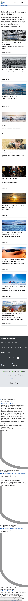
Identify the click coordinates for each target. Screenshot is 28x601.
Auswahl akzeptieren (6, 599)
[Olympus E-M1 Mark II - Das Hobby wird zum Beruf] (14, 198)
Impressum (4, 403)
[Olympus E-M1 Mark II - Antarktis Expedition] (14, 279)
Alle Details (13, 473)
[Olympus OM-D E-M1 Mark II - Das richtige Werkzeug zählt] (14, 252)
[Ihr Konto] (18, 3)
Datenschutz (10, 403)
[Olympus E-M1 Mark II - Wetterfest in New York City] (14, 89)
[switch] (14, 429)
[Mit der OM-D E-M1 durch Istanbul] (14, 62)
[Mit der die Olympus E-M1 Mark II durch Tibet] (14, 35)
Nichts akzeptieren (17, 599)
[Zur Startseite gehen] (4, 3)
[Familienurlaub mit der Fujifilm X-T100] (14, 117)
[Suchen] (15, 3)
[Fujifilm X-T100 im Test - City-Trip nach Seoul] (14, 171)
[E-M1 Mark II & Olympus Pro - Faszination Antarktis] (14, 225)
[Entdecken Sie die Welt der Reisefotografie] (14, 306)
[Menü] (25, 3)
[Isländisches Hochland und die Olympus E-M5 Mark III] (14, 144)
